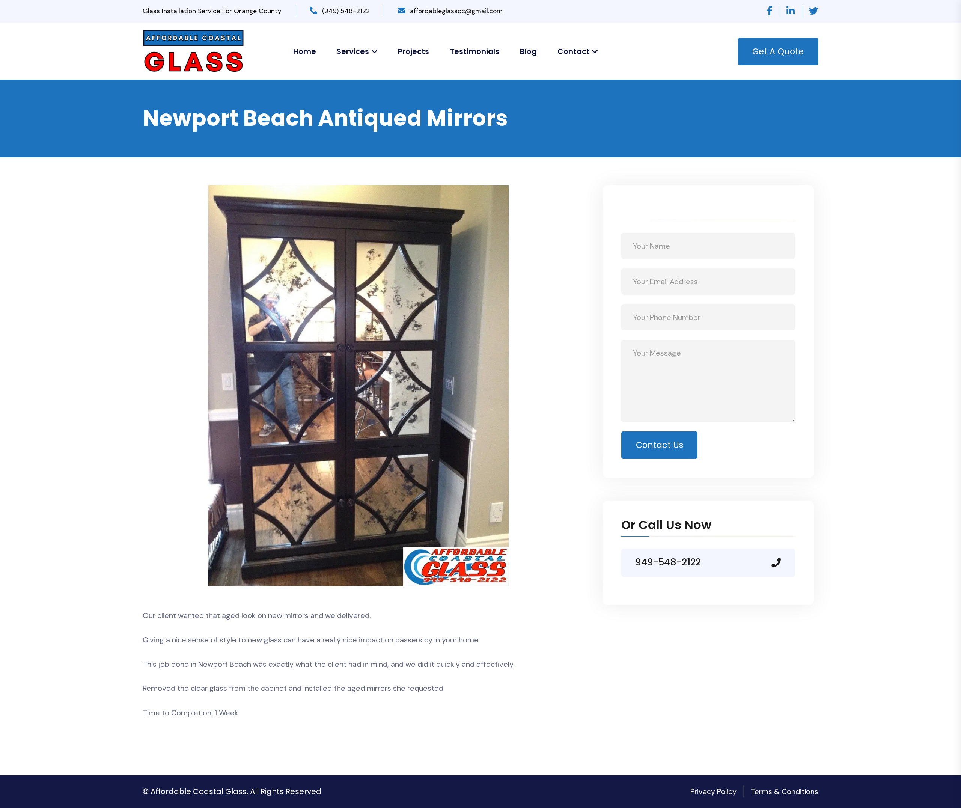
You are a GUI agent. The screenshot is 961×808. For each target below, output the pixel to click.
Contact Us (659, 445)
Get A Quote (778, 51)
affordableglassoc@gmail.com (456, 11)
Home (304, 51)
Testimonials (474, 51)
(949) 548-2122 (346, 11)
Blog (528, 51)
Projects (413, 51)
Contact (573, 51)
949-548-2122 (668, 562)
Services (353, 51)
